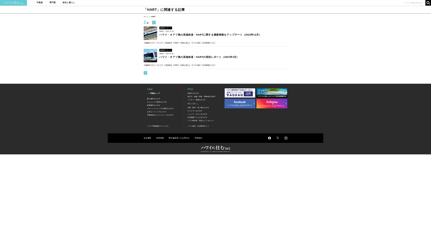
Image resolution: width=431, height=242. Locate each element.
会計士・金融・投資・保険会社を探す (201, 96)
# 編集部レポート (150, 43)
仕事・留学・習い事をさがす (198, 107)
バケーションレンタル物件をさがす (160, 108)
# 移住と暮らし (185, 43)
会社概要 (147, 138)
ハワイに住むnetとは (413, 3)
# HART (176, 43)
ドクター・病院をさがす (196, 100)
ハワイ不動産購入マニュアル (158, 126)
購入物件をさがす (153, 99)
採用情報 (160, 138)
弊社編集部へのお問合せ (179, 138)
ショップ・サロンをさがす (197, 114)
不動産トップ (155, 93)
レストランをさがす (194, 111)
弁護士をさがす (193, 93)
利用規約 (198, 138)
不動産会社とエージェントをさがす (160, 115)
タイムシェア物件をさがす (157, 102)
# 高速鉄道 (168, 43)
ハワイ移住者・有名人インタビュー (200, 120)
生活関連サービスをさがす (197, 117)
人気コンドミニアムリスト (157, 112)
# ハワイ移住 (196, 43)
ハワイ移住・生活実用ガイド (198, 126)
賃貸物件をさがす (153, 105)
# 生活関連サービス (208, 43)
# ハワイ (160, 43)
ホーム (146, 16)
